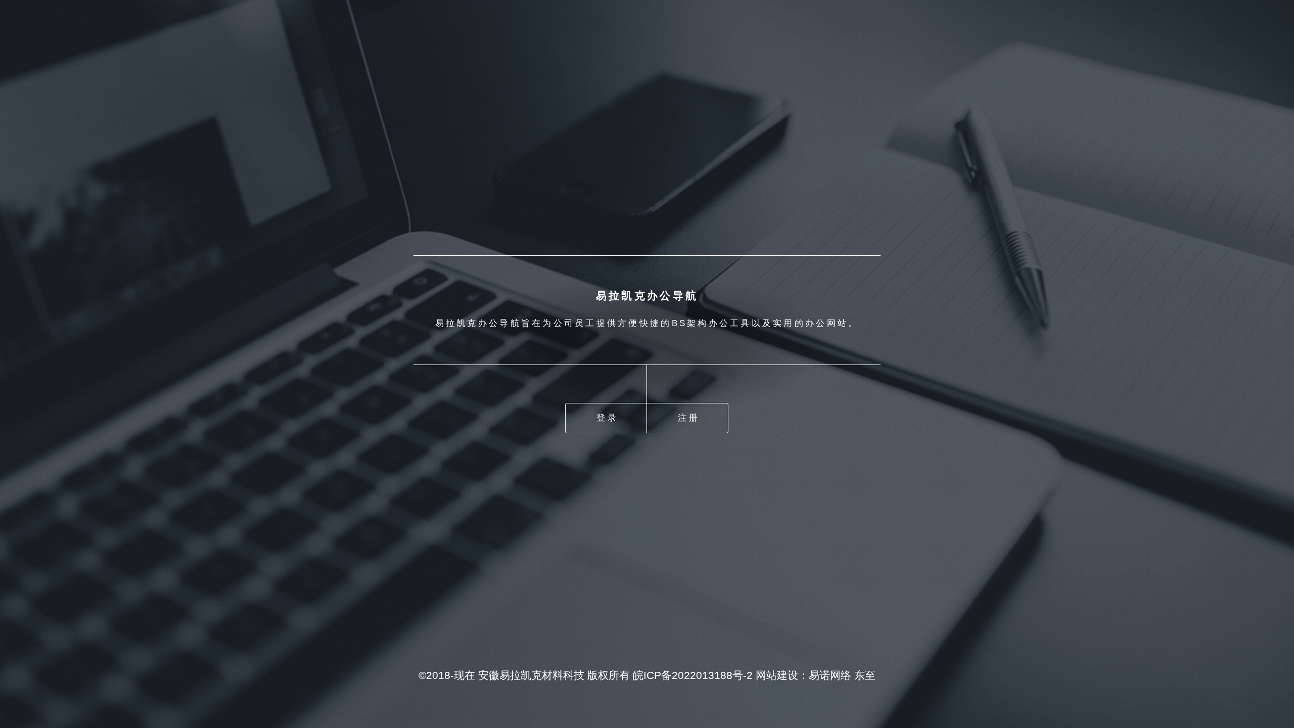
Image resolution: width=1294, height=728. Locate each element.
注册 (689, 418)
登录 (607, 418)
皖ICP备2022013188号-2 (693, 675)
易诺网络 (830, 675)
